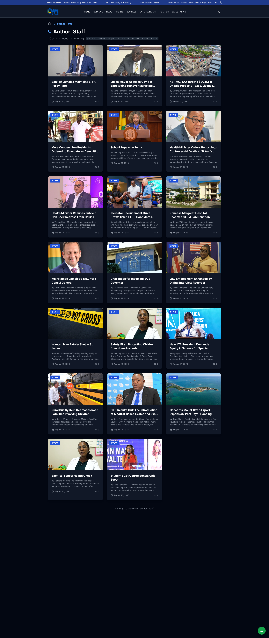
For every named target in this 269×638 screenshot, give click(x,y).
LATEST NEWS (179, 12)
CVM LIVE (98, 12)
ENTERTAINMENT (148, 12)
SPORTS (119, 12)
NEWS (109, 12)
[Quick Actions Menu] (262, 631)
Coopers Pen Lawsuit (124, 2)
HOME (87, 12)
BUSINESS (131, 12)
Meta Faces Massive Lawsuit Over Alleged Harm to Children (169, 2)
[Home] (49, 23)
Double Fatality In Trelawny (92, 2)
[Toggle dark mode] (214, 2)
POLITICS (164, 12)
